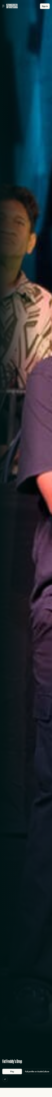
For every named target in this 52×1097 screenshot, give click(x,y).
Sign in (45, 6)
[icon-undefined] (5, 1079)
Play (12, 1071)
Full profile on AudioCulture (37, 1071)
